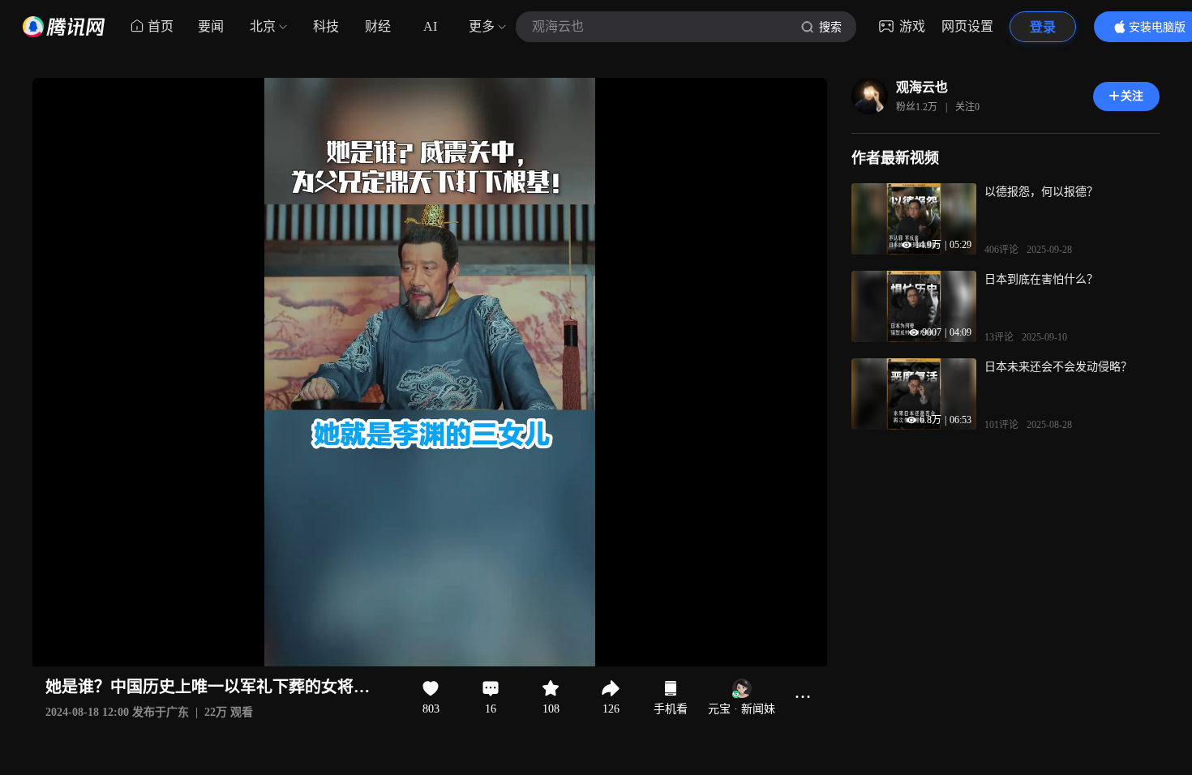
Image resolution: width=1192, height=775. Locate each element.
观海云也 (922, 87)
